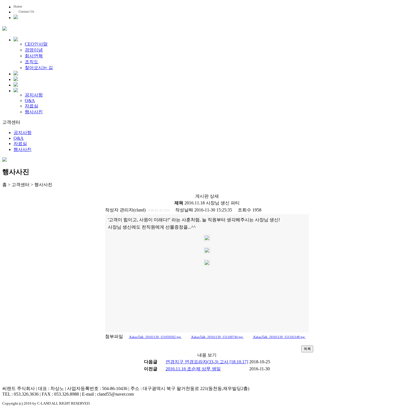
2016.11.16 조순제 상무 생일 (193, 368)
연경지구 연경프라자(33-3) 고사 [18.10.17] (207, 361)
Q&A (30, 100)
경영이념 (34, 50)
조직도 (31, 61)
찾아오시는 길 (39, 67)
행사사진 (34, 111)
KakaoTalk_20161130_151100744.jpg (217, 337)
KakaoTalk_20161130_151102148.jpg (279, 337)
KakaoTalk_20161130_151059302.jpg (155, 337)
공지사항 (34, 95)
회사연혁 (34, 55)
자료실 (31, 105)
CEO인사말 (36, 44)
